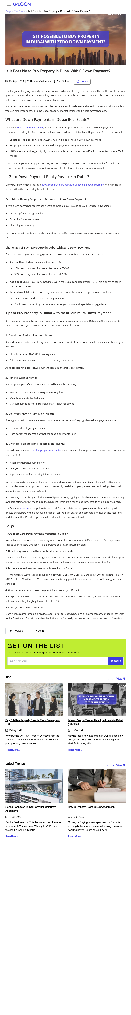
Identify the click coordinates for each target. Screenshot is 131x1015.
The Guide (19, 11)
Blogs (8, 11)
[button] (108, 679)
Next (38, 631)
